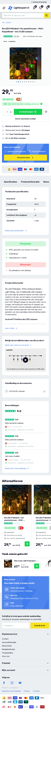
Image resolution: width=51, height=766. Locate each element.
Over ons (6, 656)
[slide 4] (22, 81)
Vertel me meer (23, 158)
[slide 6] (26, 81)
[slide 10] (34, 81)
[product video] (25, 360)
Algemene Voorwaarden (11, 691)
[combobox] (23, 15)
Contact (5, 639)
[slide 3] (20, 81)
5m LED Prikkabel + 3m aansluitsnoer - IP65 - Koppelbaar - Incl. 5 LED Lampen (14, 519)
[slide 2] (18, 81)
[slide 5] (24, 81)
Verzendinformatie (9, 642)
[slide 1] (16, 81)
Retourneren (7, 646)
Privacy (27, 691)
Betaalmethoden (8, 649)
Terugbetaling (7, 653)
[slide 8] (30, 81)
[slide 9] (32, 81)
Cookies (36, 691)
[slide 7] (28, 81)
